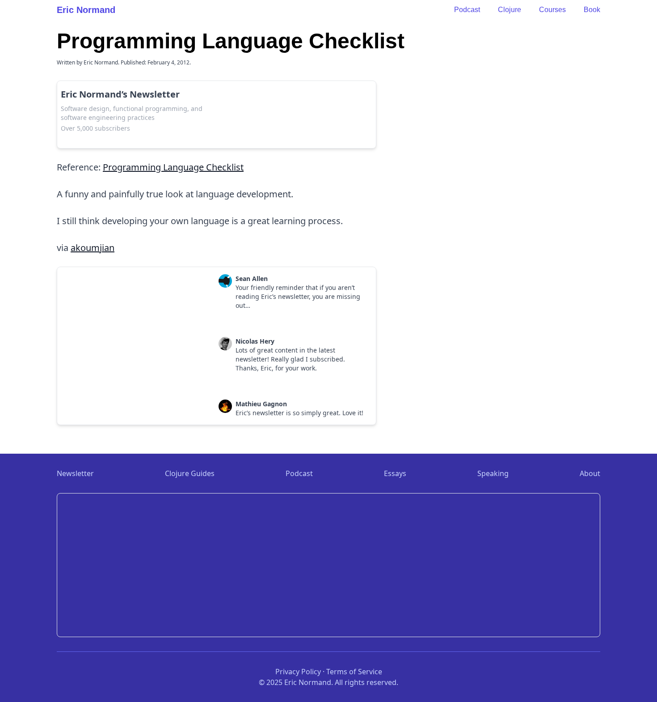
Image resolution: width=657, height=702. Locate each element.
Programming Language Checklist (173, 167)
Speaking (493, 473)
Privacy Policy (298, 671)
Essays (395, 473)
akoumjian (92, 248)
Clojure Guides (190, 473)
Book (592, 9)
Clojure (509, 9)
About (590, 473)
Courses (552, 9)
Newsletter (75, 473)
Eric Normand (86, 10)
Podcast (467, 9)
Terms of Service (354, 671)
